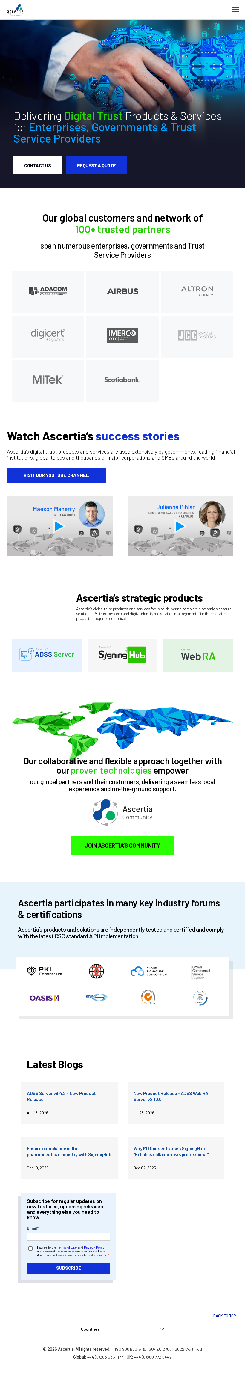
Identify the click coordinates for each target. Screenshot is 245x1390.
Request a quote (96, 165)
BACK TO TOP (224, 1315)
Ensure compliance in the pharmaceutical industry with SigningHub (69, 1151)
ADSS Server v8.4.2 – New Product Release (61, 1096)
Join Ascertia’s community (122, 845)
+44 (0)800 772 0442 (153, 1356)
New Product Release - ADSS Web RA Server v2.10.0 (171, 1096)
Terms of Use (67, 1247)
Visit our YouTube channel (56, 475)
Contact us (37, 165)
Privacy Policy (94, 1247)
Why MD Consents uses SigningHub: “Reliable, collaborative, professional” (171, 1151)
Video (62, 526)
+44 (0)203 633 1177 (105, 1356)
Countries (90, 1329)
